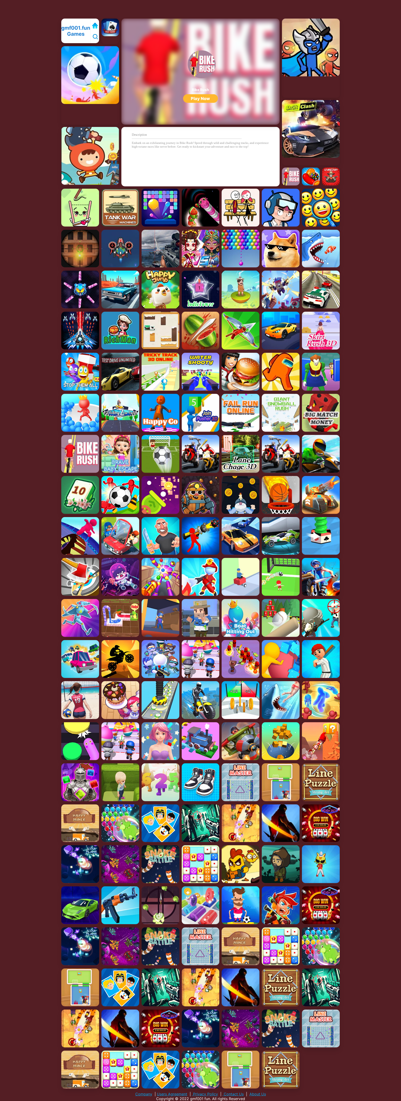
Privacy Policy (205, 1094)
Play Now (200, 98)
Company (143, 1094)
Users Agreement (172, 1094)
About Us (257, 1094)
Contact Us (233, 1094)
